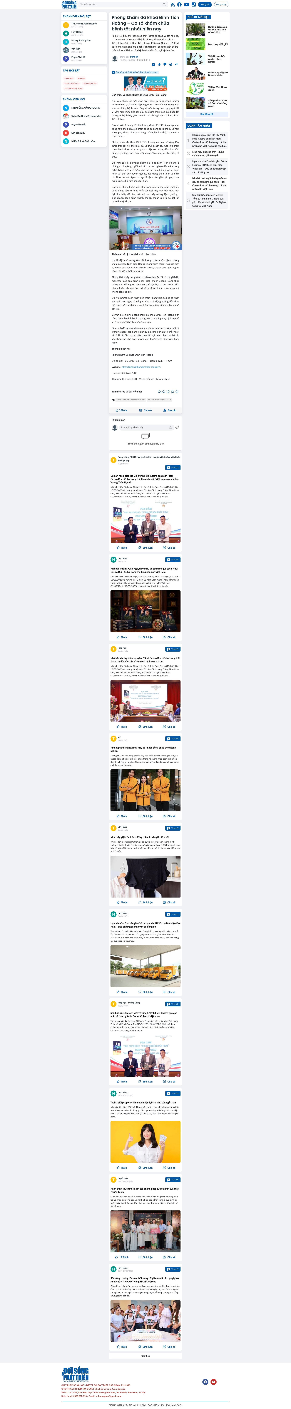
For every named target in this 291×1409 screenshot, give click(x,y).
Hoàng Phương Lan (80, 40)
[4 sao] (172, 391)
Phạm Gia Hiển (78, 57)
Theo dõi (173, 467)
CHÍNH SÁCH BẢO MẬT (145, 1405)
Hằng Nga (122, 648)
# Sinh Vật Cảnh (90, 83)
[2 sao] (164, 391)
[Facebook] (179, 4)
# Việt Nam (68, 78)
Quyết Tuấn (123, 1179)
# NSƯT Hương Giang (73, 88)
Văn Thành (122, 827)
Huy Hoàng (122, 558)
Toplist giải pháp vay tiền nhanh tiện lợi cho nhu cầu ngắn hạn (143, 1102)
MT (119, 738)
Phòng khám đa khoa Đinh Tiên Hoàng (131, 399)
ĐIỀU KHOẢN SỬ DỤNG (120, 1405)
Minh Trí (134, 57)
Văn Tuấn (75, 49)
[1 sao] (159, 391)
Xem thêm (145, 1356)
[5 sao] (177, 391)
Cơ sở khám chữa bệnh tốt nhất (159, 399)
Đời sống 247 (78, 133)
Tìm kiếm (164, 4)
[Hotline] (194, 4)
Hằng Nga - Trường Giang (129, 1003)
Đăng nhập (221, 4)
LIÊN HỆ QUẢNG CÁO (170, 1405)
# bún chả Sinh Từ (71, 83)
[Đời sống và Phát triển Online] (69, 4)
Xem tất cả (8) (206, 114)
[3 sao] (168, 391)
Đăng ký (205, 4)
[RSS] (173, 4)
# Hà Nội (81, 78)
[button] (169, 548)
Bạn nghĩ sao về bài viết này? (127, 391)
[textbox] (144, 427)
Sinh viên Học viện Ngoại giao (86, 116)
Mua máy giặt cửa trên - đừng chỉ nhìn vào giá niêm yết (139, 837)
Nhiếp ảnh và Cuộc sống (83, 141)
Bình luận (119, 420)
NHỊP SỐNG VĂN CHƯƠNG (85, 108)
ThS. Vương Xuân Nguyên (84, 24)
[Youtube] (187, 4)
